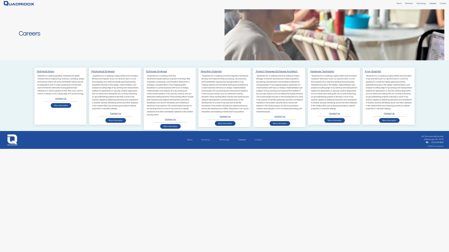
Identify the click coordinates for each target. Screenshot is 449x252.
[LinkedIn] (427, 142)
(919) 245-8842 (437, 142)
